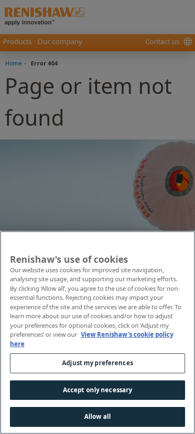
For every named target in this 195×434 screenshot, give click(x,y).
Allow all (97, 416)
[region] (97, 332)
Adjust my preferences (97, 363)
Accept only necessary (98, 390)
